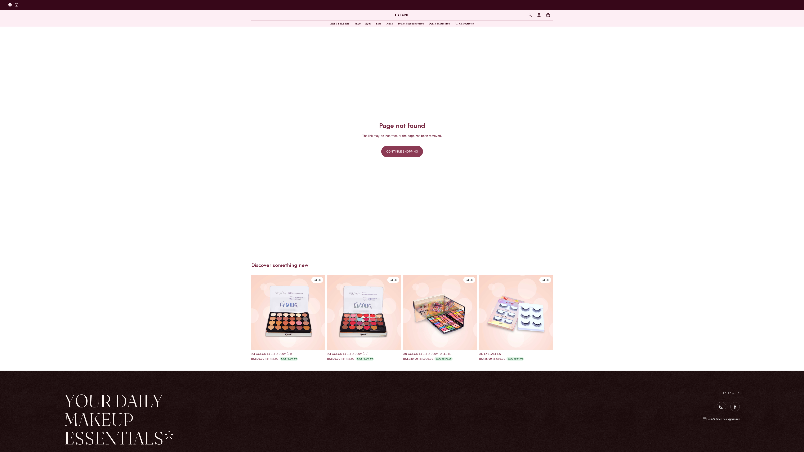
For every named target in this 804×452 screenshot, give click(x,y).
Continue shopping (402, 151)
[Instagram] (721, 406)
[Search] (530, 15)
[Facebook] (735, 406)
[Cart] (548, 15)
